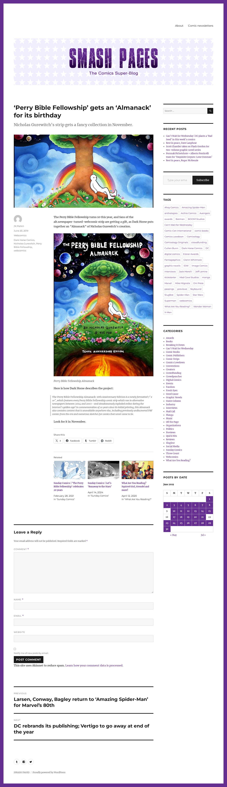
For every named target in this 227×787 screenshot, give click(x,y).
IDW (186, 265)
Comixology (193, 236)
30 (167, 529)
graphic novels (172, 265)
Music (169, 418)
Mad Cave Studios (189, 277)
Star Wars (198, 294)
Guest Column (173, 401)
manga (206, 277)
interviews (170, 271)
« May (173, 535)
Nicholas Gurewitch (24, 243)
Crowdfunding (173, 373)
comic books (201, 230)
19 (188, 517)
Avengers (205, 213)
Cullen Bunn (171, 248)
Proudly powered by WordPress (49, 772)
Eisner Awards (190, 254)
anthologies (171, 213)
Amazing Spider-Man (193, 207)
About (179, 25)
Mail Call (170, 411)
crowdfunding (199, 242)
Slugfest (169, 294)
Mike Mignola (182, 283)
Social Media (172, 446)
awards (168, 219)
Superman (170, 300)
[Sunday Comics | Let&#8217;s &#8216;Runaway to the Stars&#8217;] (103, 470)
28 (202, 523)
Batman (180, 219)
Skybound (195, 289)
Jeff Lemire (201, 271)
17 (174, 517)
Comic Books (173, 352)
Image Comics (199, 265)
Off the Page (172, 422)
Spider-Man (183, 294)
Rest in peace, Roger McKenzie (182, 160)
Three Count (172, 453)
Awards (170, 338)
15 (209, 511)
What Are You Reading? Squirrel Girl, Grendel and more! (135, 487)
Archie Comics (188, 213)
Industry (170, 404)
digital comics (172, 254)
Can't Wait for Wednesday (178, 225)
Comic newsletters (200, 25)
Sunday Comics (174, 450)
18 (181, 517)
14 (202, 511)
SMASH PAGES (22, 772)
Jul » (203, 535)
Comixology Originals (176, 242)
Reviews (170, 439)
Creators (170, 369)
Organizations (173, 425)
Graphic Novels (174, 397)
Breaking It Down (175, 345)
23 (167, 523)
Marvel (168, 283)
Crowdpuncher (174, 376)
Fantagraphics (172, 260)
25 (181, 523)
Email (19, 615)
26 (188, 523)
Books (169, 341)
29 (209, 523)
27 (195, 523)
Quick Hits (171, 436)
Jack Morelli (185, 271)
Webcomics (20, 235)
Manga (169, 415)
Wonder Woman (202, 306)
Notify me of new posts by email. (31, 653)
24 (174, 523)
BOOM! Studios (196, 219)
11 (181, 511)
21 (202, 517)
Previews (170, 432)
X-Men (168, 312)
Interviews (171, 408)
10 (174, 511)
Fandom (170, 387)
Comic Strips (172, 359)
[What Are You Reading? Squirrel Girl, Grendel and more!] (137, 470)
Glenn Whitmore (192, 260)
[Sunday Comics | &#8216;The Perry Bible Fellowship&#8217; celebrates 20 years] (69, 470)
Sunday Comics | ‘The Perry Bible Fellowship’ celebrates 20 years (69, 487)
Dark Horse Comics (24, 240)
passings (169, 289)
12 (188, 511)
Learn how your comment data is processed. (94, 665)
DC (207, 248)
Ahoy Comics (171, 207)
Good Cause (172, 394)
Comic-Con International (178, 230)
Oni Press (198, 283)
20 (195, 517)
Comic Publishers (175, 355)
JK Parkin (19, 226)
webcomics (20, 250)
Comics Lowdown (174, 236)
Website (19, 632)
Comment (21, 549)
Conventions (172, 366)
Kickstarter (170, 277)
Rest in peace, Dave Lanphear (181, 143)
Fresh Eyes (171, 390)
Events (169, 383)
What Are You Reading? (177, 306)
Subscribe (202, 180)
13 (195, 511)
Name (18, 599)
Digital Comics (173, 380)
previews (182, 289)
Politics (170, 429)
